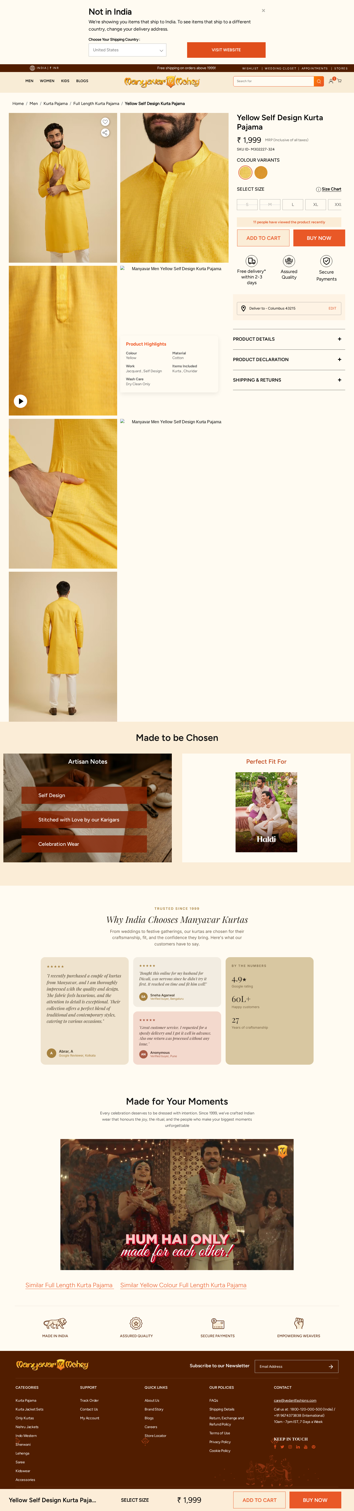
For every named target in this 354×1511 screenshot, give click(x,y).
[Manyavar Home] (162, 82)
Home (18, 103)
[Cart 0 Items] (339, 80)
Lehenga (22, 1453)
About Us (152, 1400)
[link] (82, 81)
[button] (29, 81)
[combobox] (278, 81)
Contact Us (89, 1409)
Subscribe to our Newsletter (220, 1366)
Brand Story (154, 1409)
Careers (151, 1427)
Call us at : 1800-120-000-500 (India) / (304, 1409)
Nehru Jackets (27, 1427)
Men (34, 103)
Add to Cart (263, 238)
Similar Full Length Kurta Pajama (69, 1285)
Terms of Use (219, 1433)
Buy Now (319, 238)
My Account (89, 1418)
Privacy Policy (220, 1442)
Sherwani (23, 1444)
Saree (20, 1462)
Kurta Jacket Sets (29, 1409)
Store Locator (155, 1436)
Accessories (25, 1480)
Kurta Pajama (56, 103)
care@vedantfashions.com (295, 1400)
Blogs (149, 1418)
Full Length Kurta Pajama (96, 103)
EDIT (332, 308)
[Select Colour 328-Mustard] (261, 173)
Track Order (89, 1400)
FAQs (213, 1400)
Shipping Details (222, 1409)
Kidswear (23, 1471)
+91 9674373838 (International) (299, 1415)
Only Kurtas (25, 1418)
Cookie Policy (219, 1451)
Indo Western (26, 1436)
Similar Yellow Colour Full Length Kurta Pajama (183, 1285)
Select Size (251, 189)
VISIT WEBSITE (226, 49)
